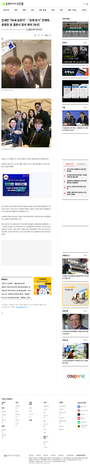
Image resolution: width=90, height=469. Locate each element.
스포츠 (45, 447)
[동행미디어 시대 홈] (12, 3)
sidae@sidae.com (21, 307)
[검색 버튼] (84, 4)
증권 (30, 411)
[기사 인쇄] (35, 35)
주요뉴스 (61, 426)
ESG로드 (61, 418)
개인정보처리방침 (80, 455)
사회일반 (46, 406)
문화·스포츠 (72, 10)
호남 (45, 421)
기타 (45, 432)
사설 (63, 107)
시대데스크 (65, 255)
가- (43, 35)
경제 (24, 10)
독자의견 (46, 455)
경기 (45, 412)
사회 (61, 10)
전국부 (45, 409)
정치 (15, 10)
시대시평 (65, 311)
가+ (50, 35)
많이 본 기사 (69, 164)
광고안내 (38, 455)
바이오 (17, 420)
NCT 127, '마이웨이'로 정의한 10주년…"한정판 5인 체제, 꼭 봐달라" (16, 294)
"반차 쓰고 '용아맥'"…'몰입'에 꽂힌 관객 (13, 283)
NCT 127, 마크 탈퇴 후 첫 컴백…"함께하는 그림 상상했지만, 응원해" (16, 297)
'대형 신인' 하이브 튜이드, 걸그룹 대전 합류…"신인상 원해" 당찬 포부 (16, 290)
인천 (45, 429)
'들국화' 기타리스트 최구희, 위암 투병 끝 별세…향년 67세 (16, 287)
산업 (32, 10)
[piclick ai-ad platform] (11, 40)
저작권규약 (61, 455)
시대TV (84, 10)
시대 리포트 (66, 19)
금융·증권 (42, 10)
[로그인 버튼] (87, 4)
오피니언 (6, 10)
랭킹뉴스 (61, 429)
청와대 (4, 412)
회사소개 (31, 455)
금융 (30, 408)
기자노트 (65, 340)
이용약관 (53, 455)
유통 (16, 411)
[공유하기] (38, 35)
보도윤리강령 (70, 455)
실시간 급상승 (81, 164)
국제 (52, 10)
